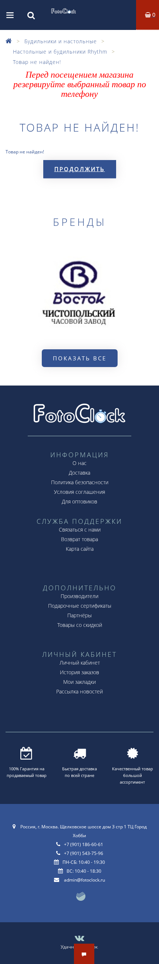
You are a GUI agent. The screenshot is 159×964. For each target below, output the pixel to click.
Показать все (79, 358)
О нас (79, 462)
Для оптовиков (79, 501)
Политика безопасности (79, 482)
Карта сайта (80, 548)
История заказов (79, 672)
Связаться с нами (80, 529)
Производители (79, 596)
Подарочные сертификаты (79, 605)
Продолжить (79, 169)
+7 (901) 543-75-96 (83, 853)
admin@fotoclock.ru (84, 880)
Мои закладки (79, 681)
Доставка (79, 472)
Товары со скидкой (79, 624)
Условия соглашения (79, 491)
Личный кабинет (80, 662)
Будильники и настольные (60, 41)
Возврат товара (79, 539)
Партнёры (79, 615)
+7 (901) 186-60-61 (83, 844)
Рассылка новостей (79, 691)
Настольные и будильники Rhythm (60, 51)
